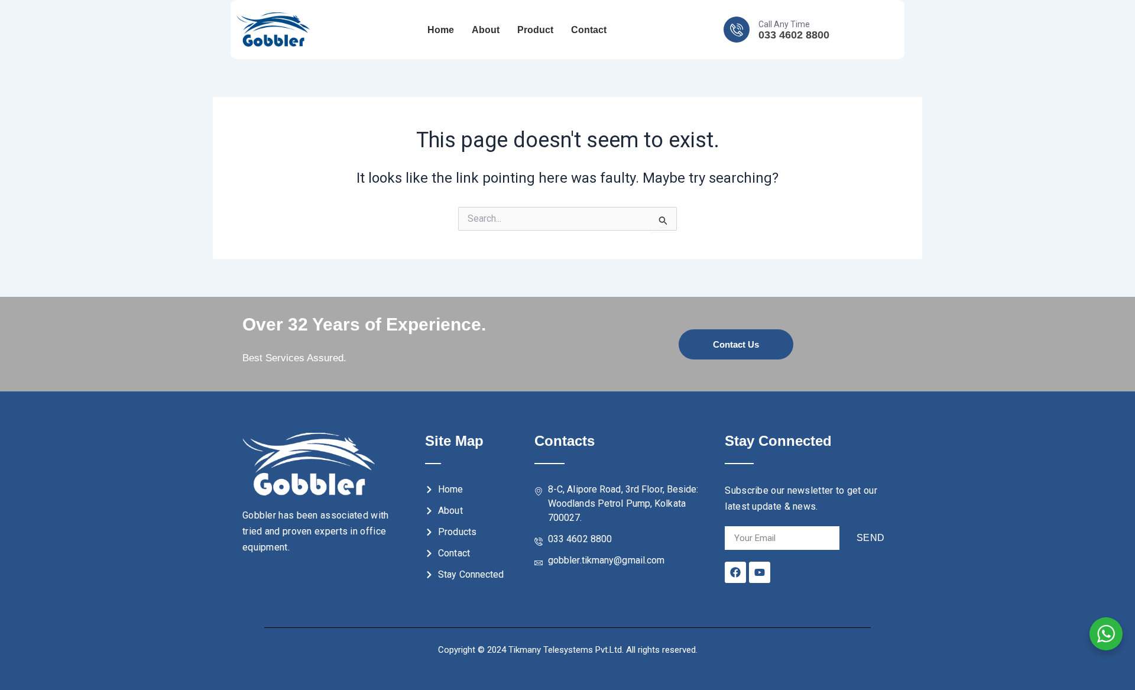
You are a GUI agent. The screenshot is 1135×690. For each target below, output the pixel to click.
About (486, 30)
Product (535, 30)
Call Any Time (784, 24)
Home (440, 30)
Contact (589, 30)
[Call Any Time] (737, 30)
